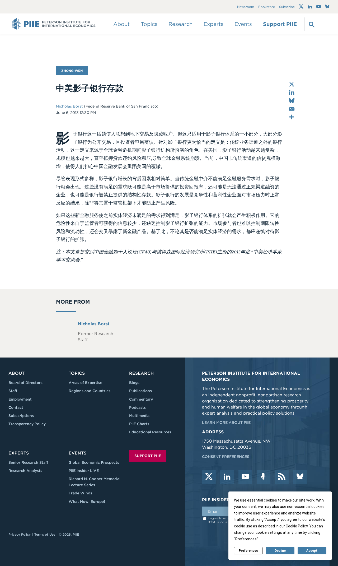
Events (243, 24)
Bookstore (266, 7)
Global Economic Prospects (94, 462)
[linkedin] (227, 477)
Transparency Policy (27, 424)
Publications (140, 391)
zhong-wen (72, 71)
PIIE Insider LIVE (84, 470)
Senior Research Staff (28, 462)
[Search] (311, 24)
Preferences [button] (246, 539)
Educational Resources (150, 432)
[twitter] (209, 477)
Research (141, 373)
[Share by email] (292, 109)
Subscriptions (21, 416)
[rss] (282, 477)
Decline (280, 551)
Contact (15, 407)
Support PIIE (280, 24)
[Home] (54, 24)
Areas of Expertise (85, 383)
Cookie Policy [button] (297, 526)
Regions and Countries (89, 391)
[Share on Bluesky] (292, 100)
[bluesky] (300, 477)
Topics (77, 373)
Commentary (141, 399)
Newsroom (245, 7)
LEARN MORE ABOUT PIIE (226, 422)
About (16, 373)
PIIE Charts (139, 424)
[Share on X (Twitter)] (292, 84)
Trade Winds (80, 493)
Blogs (134, 383)
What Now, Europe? (87, 501)
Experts (18, 453)
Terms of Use (44, 534)
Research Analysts (25, 470)
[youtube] (245, 477)
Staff (12, 391)
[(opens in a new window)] (301, 7)
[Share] (292, 117)
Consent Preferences (225, 456)
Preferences (248, 551)
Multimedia (139, 416)
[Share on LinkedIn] (292, 92)
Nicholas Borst (70, 106)
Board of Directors (25, 383)
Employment (20, 399)
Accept (311, 551)
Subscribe (287, 7)
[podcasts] (263, 477)
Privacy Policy (19, 534)
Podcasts (137, 407)
